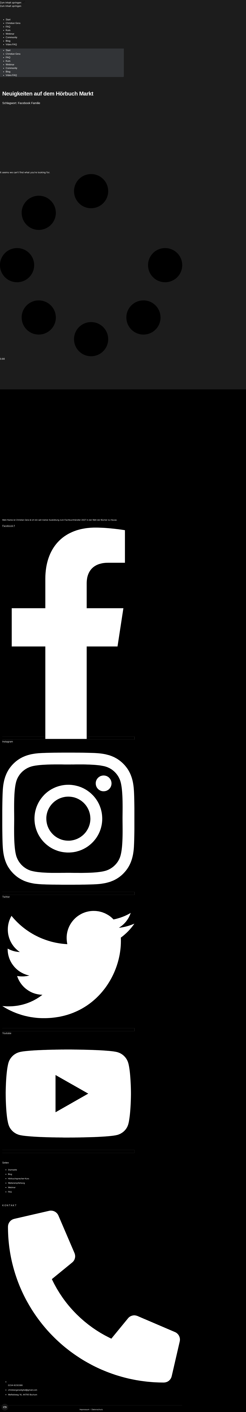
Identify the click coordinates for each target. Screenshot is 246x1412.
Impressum (84, 1409)
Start (8, 50)
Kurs (8, 61)
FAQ (8, 57)
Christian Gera (13, 23)
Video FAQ (11, 44)
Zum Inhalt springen (11, 2)
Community (11, 37)
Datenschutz (97, 1409)
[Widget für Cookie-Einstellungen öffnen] (4, 1407)
